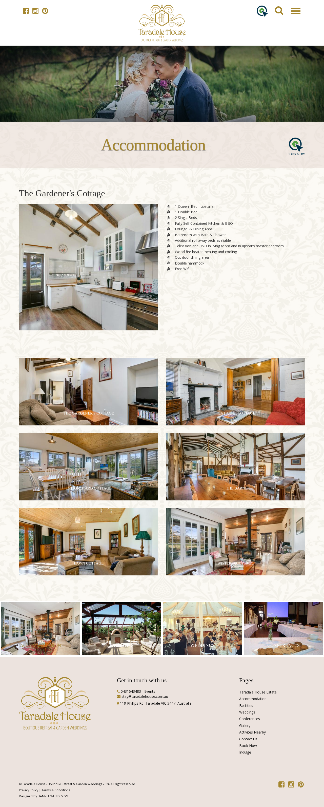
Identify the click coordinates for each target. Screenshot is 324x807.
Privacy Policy (28, 790)
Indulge (245, 752)
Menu (292, 5)
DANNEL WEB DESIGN (53, 796)
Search (276, 5)
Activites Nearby (252, 732)
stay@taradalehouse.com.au (145, 696)
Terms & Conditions (56, 790)
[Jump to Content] (162, 21)
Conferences (249, 718)
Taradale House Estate (258, 692)
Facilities (246, 705)
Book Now (248, 745)
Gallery (244, 725)
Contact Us (248, 739)
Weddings (247, 712)
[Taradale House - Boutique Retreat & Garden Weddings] (88, 273)
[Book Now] (262, 11)
